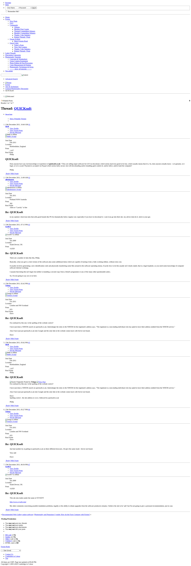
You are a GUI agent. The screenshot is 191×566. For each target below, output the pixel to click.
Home (7, 17)
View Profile (14, 128)
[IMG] (7, 539)
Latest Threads (10, 53)
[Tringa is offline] (11, 295)
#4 (29, 283)
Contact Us (9, 554)
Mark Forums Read (21, 41)
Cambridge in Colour (12, 556)
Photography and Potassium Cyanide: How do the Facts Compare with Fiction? (62, 515)
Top (6, 558)
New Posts (13, 21)
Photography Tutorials (13, 57)
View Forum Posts (16, 130)
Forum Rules (5, 547)
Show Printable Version (18, 119)
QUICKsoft (23, 108)
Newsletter (9, 71)
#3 (29, 225)
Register (8, 3)
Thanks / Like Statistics (22, 35)
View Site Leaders (20, 47)
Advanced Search (11, 79)
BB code (8, 535)
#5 (29, 343)
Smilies (7, 537)
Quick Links (14, 43)
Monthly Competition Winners (24, 33)
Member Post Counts (21, 29)
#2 (29, 178)
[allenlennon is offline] (13, 189)
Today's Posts (19, 45)
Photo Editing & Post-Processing (21, 63)
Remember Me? (13, 11)
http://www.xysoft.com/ (18, 502)
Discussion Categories (13, 55)
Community (14, 25)
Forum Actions (15, 39)
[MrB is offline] (10, 136)
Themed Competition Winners (24, 31)
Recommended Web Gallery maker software (17, 515)
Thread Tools (8, 114)
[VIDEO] (8, 541)
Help (7, 5)
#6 (29, 410)
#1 (29, 124)
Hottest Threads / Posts (22, 37)
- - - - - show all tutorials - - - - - (21, 69)
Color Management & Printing (20, 65)
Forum (7, 19)
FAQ (11, 23)
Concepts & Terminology (18, 59)
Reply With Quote (12, 174)
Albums (17, 27)
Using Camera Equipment (19, 61)
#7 (29, 465)
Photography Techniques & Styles (21, 67)
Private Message (15, 132)
